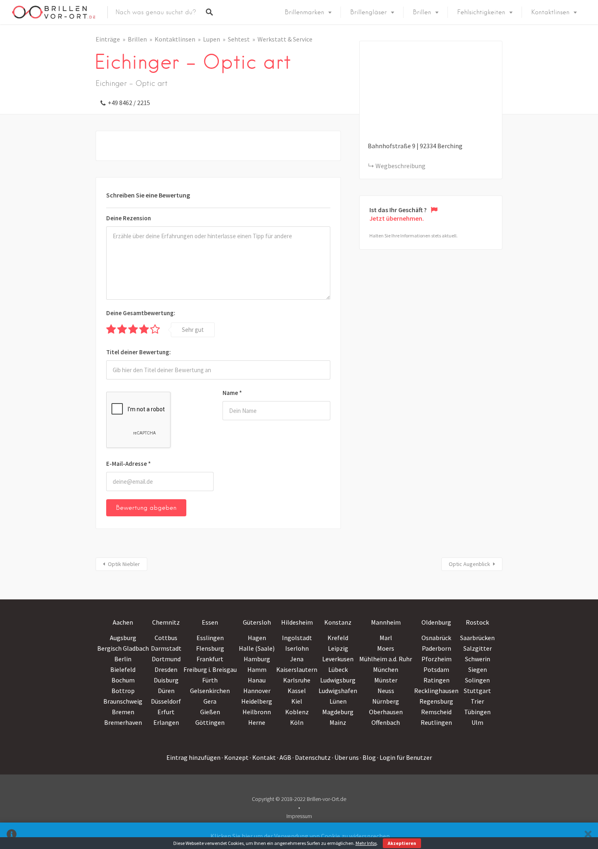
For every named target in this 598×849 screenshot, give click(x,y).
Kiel (296, 701)
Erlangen (166, 722)
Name (232, 393)
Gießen (210, 712)
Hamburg (257, 659)
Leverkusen (338, 659)
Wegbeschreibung (400, 166)
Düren (166, 691)
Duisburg (166, 680)
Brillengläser (368, 12)
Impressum (299, 816)
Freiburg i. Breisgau (210, 669)
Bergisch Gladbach (123, 648)
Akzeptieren (402, 843)
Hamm (256, 669)
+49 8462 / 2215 (129, 103)
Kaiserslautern (296, 669)
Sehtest (239, 39)
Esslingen (210, 638)
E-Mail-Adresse (128, 463)
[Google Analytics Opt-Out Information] (12, 835)
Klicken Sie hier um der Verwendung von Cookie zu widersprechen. (300, 836)
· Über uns (345, 757)
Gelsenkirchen (210, 691)
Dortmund (166, 659)
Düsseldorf (166, 701)
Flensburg (210, 648)
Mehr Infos (366, 843)
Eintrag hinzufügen (193, 757)
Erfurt (166, 712)
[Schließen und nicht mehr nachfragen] (588, 835)
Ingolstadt (297, 638)
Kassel (297, 691)
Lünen (338, 701)
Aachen (123, 622)
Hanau (257, 680)
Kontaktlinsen (550, 12)
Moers (385, 648)
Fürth (210, 680)
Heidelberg (256, 701)
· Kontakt (263, 757)
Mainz (338, 722)
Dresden (166, 669)
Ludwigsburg (338, 680)
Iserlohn (297, 648)
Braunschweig (122, 701)
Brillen (422, 12)
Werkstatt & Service (285, 39)
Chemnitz (166, 622)
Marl (386, 638)
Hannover (257, 691)
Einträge (108, 39)
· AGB (284, 757)
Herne (256, 722)
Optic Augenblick (469, 564)
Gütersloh (257, 622)
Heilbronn (256, 712)
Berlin (122, 659)
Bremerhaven (123, 722)
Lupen (211, 39)
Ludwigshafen (338, 691)
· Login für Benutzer (404, 757)
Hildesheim (297, 622)
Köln (296, 722)
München (385, 669)
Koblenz (297, 712)
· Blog (368, 757)
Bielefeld (122, 669)
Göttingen (210, 722)
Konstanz (337, 622)
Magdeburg (338, 712)
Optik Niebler (124, 564)
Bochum (123, 680)
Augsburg (123, 638)
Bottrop (123, 691)
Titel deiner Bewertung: (138, 352)
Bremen (123, 712)
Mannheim (386, 622)
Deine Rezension (128, 218)
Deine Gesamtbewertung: (140, 313)
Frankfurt (209, 659)
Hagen (257, 638)
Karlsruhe (296, 680)
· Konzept (235, 757)
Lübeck (338, 669)
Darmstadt (166, 648)
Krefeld (337, 638)
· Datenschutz (311, 757)
